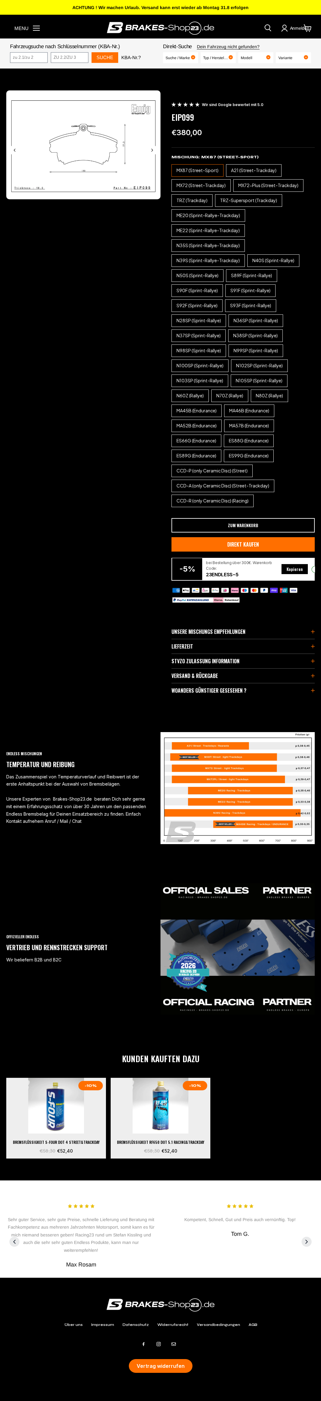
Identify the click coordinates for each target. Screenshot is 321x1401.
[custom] (143, 1344)
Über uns (74, 1324)
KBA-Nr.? (131, 57)
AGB (253, 1324)
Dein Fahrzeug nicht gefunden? (228, 46)
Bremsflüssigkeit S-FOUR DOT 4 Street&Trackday (56, 1142)
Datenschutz (136, 1324)
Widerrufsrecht (172, 1324)
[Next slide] (152, 150)
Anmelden (299, 28)
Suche (105, 57)
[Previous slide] (14, 150)
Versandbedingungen (218, 1324)
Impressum (102, 1324)
